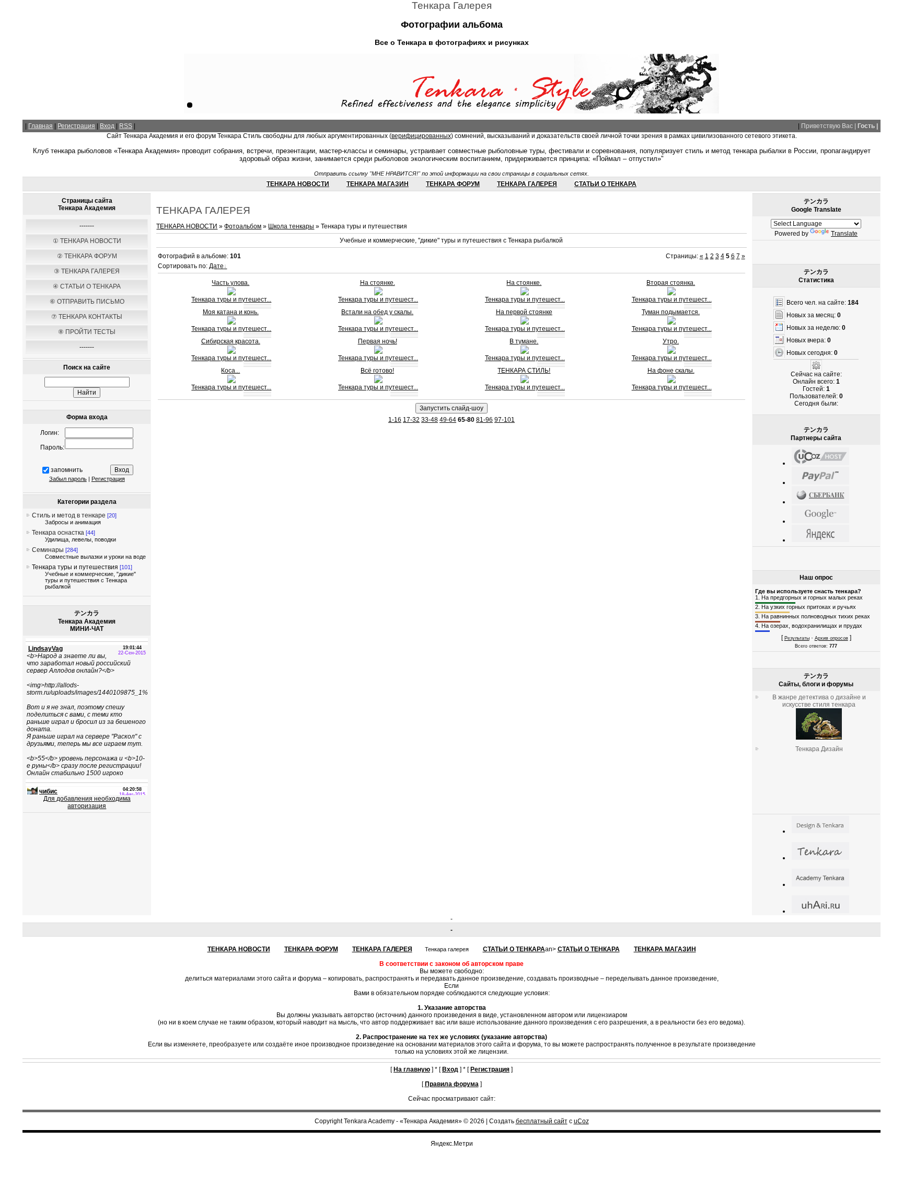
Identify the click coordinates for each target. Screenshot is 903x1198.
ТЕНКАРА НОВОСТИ (186, 226)
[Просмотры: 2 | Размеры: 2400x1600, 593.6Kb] (524, 322)
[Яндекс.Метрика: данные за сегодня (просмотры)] (451, 1144)
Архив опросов (831, 638)
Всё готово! (377, 370)
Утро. (671, 341)
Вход (107, 126)
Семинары (48, 550)
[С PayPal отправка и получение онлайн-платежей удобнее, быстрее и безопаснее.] (820, 482)
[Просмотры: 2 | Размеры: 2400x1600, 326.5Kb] (231, 351)
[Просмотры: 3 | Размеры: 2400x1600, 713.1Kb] (231, 322)
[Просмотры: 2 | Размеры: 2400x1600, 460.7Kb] (671, 351)
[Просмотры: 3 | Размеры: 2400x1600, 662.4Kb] (378, 293)
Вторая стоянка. (670, 282)
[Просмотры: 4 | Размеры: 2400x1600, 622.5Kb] (524, 293)
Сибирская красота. (230, 341)
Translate (844, 233)
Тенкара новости (298, 184)
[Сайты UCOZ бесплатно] (820, 463)
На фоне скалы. (670, 370)
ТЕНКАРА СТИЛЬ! (523, 370)
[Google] (820, 521)
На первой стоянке (524, 312)
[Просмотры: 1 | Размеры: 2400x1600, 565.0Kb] (231, 381)
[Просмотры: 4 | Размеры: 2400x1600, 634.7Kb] (378, 381)
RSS (125, 126)
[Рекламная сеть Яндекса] (820, 540)
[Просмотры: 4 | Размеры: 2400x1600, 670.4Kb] (524, 381)
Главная (40, 126)
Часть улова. (230, 282)
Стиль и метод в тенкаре (69, 515)
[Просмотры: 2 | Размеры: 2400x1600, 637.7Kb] (231, 293)
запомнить (67, 470)
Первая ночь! (377, 341)
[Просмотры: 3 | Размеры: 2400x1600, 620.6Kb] (671, 381)
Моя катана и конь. (231, 312)
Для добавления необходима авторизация (87, 802)
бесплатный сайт (542, 1121)
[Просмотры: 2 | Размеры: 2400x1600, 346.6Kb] (378, 351)
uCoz (581, 1121)
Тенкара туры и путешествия (75, 567)
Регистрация (76, 126)
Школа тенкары (291, 226)
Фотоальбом (242, 226)
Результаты (796, 638)
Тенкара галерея (527, 184)
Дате (216, 266)
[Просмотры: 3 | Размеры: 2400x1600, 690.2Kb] (378, 322)
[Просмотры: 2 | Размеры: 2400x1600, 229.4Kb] (671, 322)
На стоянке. (377, 282)
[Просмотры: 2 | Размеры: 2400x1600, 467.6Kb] (524, 351)
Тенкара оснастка (58, 532)
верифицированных (421, 136)
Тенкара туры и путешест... (231, 299)
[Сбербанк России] (820, 501)
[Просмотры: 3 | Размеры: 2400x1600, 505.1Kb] (671, 293)
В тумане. (524, 341)
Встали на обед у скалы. (377, 312)
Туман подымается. (671, 312)
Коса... (230, 370)
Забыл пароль (68, 479)
